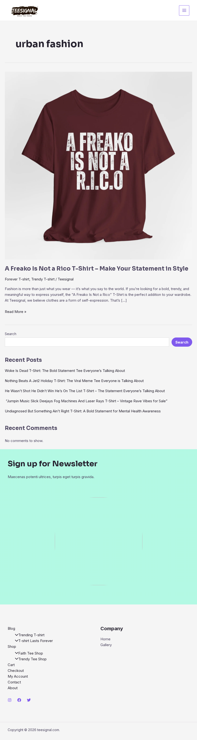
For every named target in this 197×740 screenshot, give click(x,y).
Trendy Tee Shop (32, 659)
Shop (12, 646)
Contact (14, 682)
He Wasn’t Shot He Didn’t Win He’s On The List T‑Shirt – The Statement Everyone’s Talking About (85, 391)
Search (10, 333)
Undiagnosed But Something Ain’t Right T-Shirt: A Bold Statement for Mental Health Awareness (83, 411)
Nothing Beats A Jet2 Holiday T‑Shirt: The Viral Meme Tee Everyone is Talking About (74, 380)
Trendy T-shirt (43, 279)
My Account (18, 676)
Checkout (16, 670)
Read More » (15, 312)
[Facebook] (19, 700)
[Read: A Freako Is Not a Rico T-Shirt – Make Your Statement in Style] (98, 165)
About (13, 688)
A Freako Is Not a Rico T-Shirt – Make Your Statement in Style (96, 268)
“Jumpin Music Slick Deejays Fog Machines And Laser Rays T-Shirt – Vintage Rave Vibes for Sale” (86, 401)
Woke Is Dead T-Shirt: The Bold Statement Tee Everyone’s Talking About (65, 370)
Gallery (106, 645)
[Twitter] (29, 700)
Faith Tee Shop (30, 653)
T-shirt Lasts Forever (35, 640)
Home (105, 639)
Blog (11, 628)
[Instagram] (10, 700)
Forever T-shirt (17, 279)
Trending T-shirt (31, 635)
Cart (11, 664)
